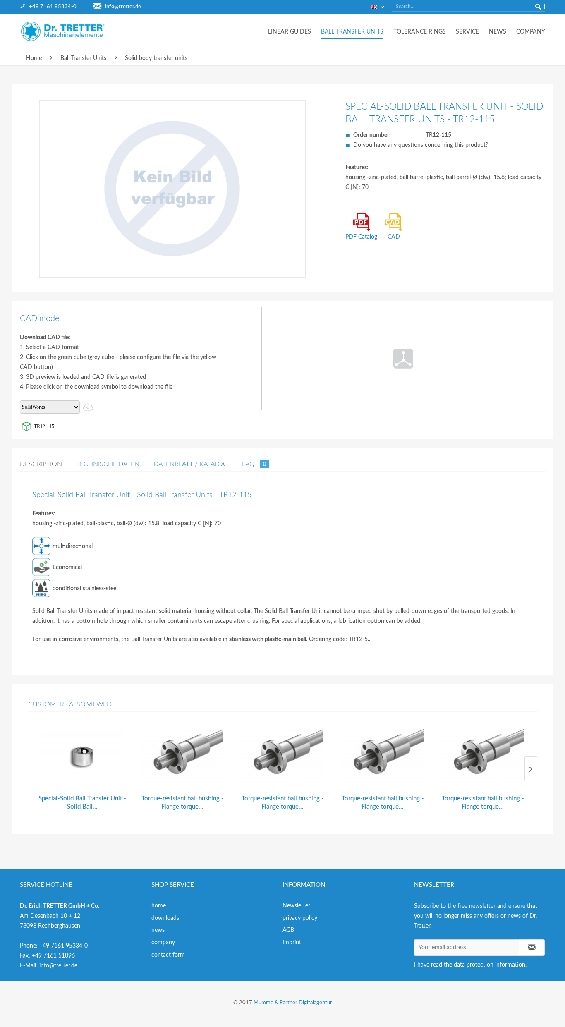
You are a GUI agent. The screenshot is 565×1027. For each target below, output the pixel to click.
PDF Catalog (361, 237)
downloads (165, 918)
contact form (168, 955)
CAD (394, 237)
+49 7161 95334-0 (53, 7)
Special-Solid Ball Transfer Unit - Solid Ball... (82, 802)
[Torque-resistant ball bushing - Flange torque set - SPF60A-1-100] (182, 756)
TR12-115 (44, 426)
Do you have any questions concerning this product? (420, 145)
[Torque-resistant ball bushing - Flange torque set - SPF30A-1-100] (483, 756)
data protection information (489, 965)
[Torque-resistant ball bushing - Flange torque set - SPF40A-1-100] (382, 756)
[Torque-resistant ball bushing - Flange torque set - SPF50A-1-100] (282, 756)
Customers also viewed (70, 704)
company (163, 943)
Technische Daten (107, 464)
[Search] (538, 7)
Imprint (291, 943)
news (158, 930)
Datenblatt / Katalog (190, 464)
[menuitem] (56, 7)
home (158, 906)
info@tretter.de (123, 7)
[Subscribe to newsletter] (532, 947)
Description (41, 464)
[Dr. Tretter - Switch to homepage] (69, 31)
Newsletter (296, 906)
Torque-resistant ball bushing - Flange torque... (182, 802)
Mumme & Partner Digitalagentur (293, 1002)
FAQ (254, 464)
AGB (288, 930)
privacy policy (299, 918)
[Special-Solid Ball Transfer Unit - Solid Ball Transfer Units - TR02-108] (82, 756)
